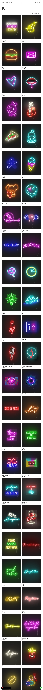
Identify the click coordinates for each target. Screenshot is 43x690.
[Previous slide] (3, 27)
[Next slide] (19, 27)
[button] (35, 13)
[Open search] (35, 2)
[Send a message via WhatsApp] (41, 688)
